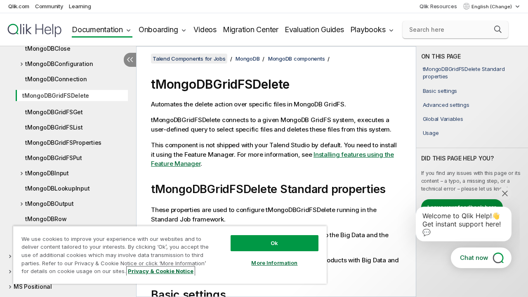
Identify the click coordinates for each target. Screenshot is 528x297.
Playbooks (368, 29)
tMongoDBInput (47, 173)
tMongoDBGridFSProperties (63, 142)
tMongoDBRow (45, 218)
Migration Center (250, 29)
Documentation (97, 29)
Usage (431, 133)
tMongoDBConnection (56, 78)
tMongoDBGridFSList (54, 127)
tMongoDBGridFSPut (53, 157)
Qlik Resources (438, 6)
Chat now (474, 258)
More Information (274, 262)
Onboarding (158, 29)
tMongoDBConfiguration (59, 63)
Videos (205, 29)
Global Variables (443, 119)
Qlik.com (18, 6)
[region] (170, 255)
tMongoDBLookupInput (57, 188)
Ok (274, 243)
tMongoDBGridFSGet (54, 112)
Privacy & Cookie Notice (160, 271)
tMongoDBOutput (49, 203)
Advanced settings (446, 104)
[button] (498, 29)
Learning (80, 6)
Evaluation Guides (314, 29)
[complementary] (472, 171)
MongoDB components (296, 58)
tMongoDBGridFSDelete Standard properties (464, 73)
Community (49, 6)
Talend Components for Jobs (189, 58)
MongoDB (247, 58)
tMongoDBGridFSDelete (55, 95)
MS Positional (33, 286)
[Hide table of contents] (130, 60)
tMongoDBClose (48, 48)
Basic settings (440, 90)
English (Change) (492, 6)
